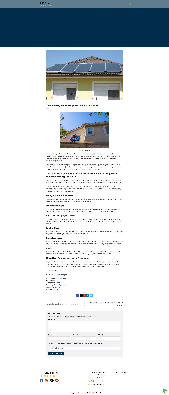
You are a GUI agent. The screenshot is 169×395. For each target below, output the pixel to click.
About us (69, 4)
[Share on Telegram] (91, 295)
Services (109, 4)
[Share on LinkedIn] (87, 295)
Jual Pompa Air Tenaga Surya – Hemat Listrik (63, 304)
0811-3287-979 (61, 278)
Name (50, 335)
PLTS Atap (94, 4)
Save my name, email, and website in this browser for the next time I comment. (76, 343)
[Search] (130, 4)
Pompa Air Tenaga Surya (82, 4)
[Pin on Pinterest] (84, 295)
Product (102, 4)
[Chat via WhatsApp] (164, 390)
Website (101, 335)
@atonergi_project (59, 285)
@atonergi (58, 283)
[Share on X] (81, 295)
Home (63, 4)
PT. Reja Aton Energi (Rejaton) (59, 275)
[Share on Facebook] (77, 295)
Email (75, 335)
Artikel (48, 102)
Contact (116, 4)
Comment (52, 319)
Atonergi (57, 287)
